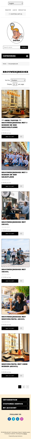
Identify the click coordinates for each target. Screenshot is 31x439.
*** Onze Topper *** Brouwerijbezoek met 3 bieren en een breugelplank (14, 123)
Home (4, 64)
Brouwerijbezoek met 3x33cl (14, 270)
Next (27, 386)
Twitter (13, 419)
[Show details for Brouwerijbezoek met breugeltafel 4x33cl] (15, 300)
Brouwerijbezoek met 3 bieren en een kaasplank (14, 174)
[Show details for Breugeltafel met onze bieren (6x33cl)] (15, 348)
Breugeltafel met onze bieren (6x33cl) (14, 365)
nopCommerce (18, 436)
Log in (15, 10)
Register (8, 10)
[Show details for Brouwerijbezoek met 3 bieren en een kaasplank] (15, 156)
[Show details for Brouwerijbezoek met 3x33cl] (15, 253)
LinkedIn (17, 419)
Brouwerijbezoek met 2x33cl (14, 223)
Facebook (9, 419)
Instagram (21, 419)
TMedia (25, 433)
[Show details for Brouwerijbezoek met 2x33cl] (15, 205)
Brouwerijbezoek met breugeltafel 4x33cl (14, 318)
